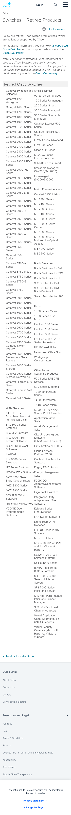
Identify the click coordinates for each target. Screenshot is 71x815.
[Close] (66, 785)
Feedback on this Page (19, 656)
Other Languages (56, 29)
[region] (35, 797)
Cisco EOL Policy (13, 52)
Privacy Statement (33, 800)
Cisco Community (46, 73)
